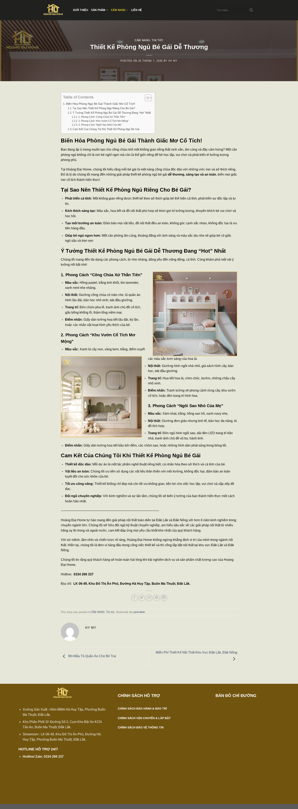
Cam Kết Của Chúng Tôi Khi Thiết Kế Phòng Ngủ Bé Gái (106, 129)
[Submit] (251, 10)
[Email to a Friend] (149, 597)
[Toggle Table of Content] (146, 97)
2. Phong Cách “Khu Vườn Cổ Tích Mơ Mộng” (103, 121)
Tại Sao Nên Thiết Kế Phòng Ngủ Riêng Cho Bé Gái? (104, 108)
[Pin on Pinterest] (156, 597)
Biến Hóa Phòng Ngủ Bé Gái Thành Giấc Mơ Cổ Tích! (100, 103)
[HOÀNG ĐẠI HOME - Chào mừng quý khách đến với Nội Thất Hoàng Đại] (55, 10)
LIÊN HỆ (136, 10)
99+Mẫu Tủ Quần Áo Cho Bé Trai (91, 656)
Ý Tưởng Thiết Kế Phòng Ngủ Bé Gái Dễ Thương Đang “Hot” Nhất (112, 112)
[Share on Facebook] (134, 597)
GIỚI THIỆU (80, 10)
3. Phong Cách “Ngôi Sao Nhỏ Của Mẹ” (100, 124)
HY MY (173, 60)
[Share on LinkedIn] (164, 597)
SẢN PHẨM (98, 10)
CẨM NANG (118, 10)
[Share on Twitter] (141, 597)
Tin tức (157, 40)
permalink (139, 612)
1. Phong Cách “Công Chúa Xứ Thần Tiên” (101, 116)
